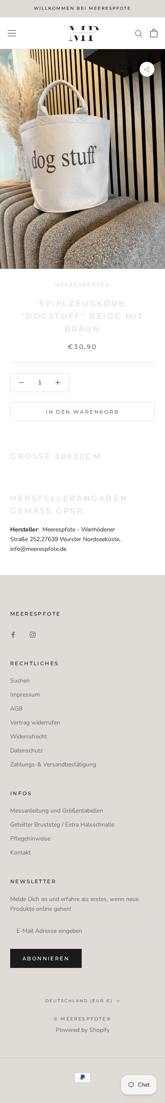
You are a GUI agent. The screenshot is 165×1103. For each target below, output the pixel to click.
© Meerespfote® (82, 1019)
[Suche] (139, 33)
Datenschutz (26, 750)
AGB (16, 709)
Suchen (20, 681)
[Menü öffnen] (12, 33)
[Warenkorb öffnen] (153, 33)
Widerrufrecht (28, 737)
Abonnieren (45, 958)
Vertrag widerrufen (35, 723)
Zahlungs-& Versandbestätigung (53, 764)
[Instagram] (33, 634)
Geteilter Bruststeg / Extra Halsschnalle (62, 825)
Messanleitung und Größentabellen (56, 811)
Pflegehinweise (30, 839)
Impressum (25, 695)
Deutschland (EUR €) (79, 1000)
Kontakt (20, 853)
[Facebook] (13, 634)
